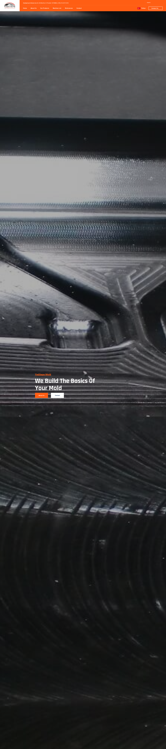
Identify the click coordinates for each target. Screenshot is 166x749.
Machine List (57, 8)
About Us (41, 395)
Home (25, 8)
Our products (44, 8)
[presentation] (2, 388)
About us (34, 8)
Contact (79, 8)
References (69, 8)
